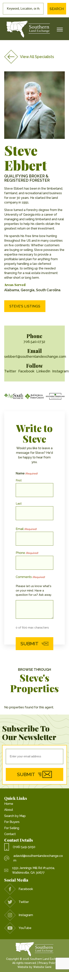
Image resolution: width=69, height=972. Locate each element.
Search (57, 9)
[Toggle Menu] (60, 29)
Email (26, 529)
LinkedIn (43, 371)
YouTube (25, 928)
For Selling (11, 828)
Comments (30, 577)
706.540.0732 (34, 342)
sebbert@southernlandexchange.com (35, 356)
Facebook (26, 371)
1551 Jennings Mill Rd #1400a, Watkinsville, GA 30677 (33, 870)
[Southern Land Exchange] (28, 29)
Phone (27, 553)
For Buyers (12, 822)
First (19, 480)
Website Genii (42, 967)
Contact (10, 834)
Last (19, 503)
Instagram (60, 371)
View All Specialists (37, 56)
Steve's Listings (24, 306)
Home (8, 804)
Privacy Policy (48, 962)
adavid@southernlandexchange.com (38, 858)
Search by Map (15, 816)
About (8, 810)
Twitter (10, 371)
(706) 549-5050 (24, 847)
